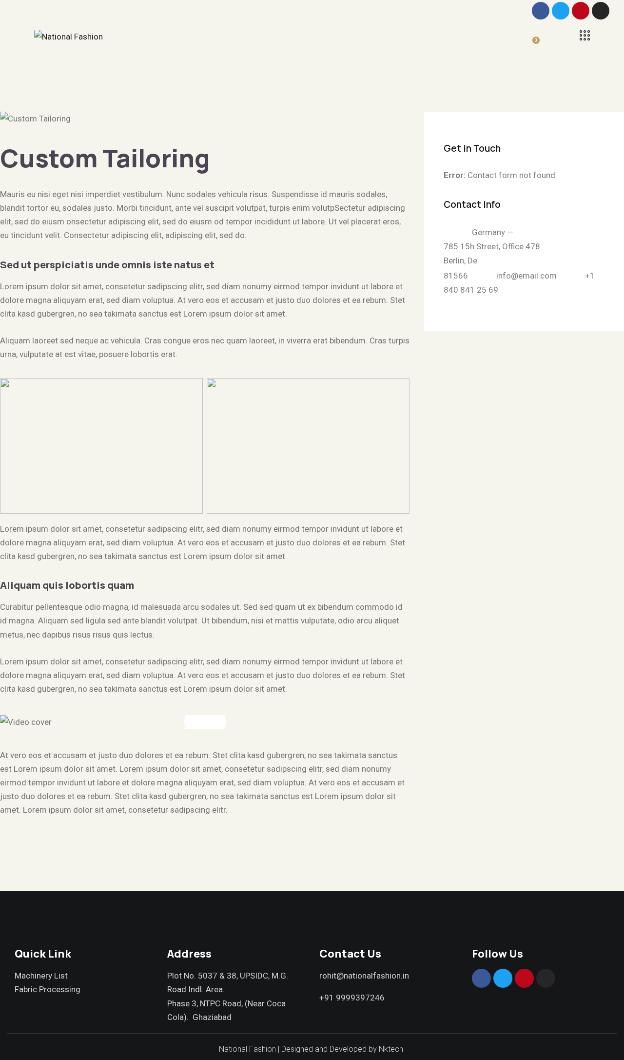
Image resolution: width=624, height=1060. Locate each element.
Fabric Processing (47, 989)
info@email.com (526, 275)
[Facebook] (540, 11)
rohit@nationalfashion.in (364, 975)
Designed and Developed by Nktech (343, 1049)
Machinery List (41, 975)
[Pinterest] (580, 11)
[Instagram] (600, 11)
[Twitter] (560, 11)
